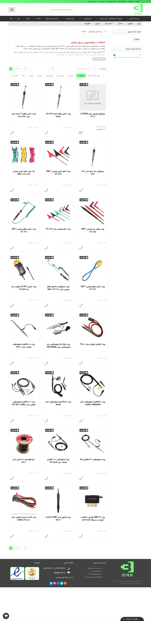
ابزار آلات (18, 19)
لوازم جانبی (28, 19)
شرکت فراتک (122, 583)
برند (11, 18)
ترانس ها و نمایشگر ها (52, 19)
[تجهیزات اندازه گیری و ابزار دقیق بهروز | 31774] (138, 9)
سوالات (102, 1)
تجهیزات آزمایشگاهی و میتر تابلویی (110, 19)
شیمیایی (130, 23)
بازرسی (97, 23)
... (95, 547)
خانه (138, 1)
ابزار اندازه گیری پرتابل (134, 19)
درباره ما (131, 1)
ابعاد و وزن (38, 19)
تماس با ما (122, 1)
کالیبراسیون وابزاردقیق (87, 19)
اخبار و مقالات (111, 1)
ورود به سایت (92, 1)
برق (139, 23)
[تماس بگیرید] (46, 133)
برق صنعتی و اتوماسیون (70, 19)
